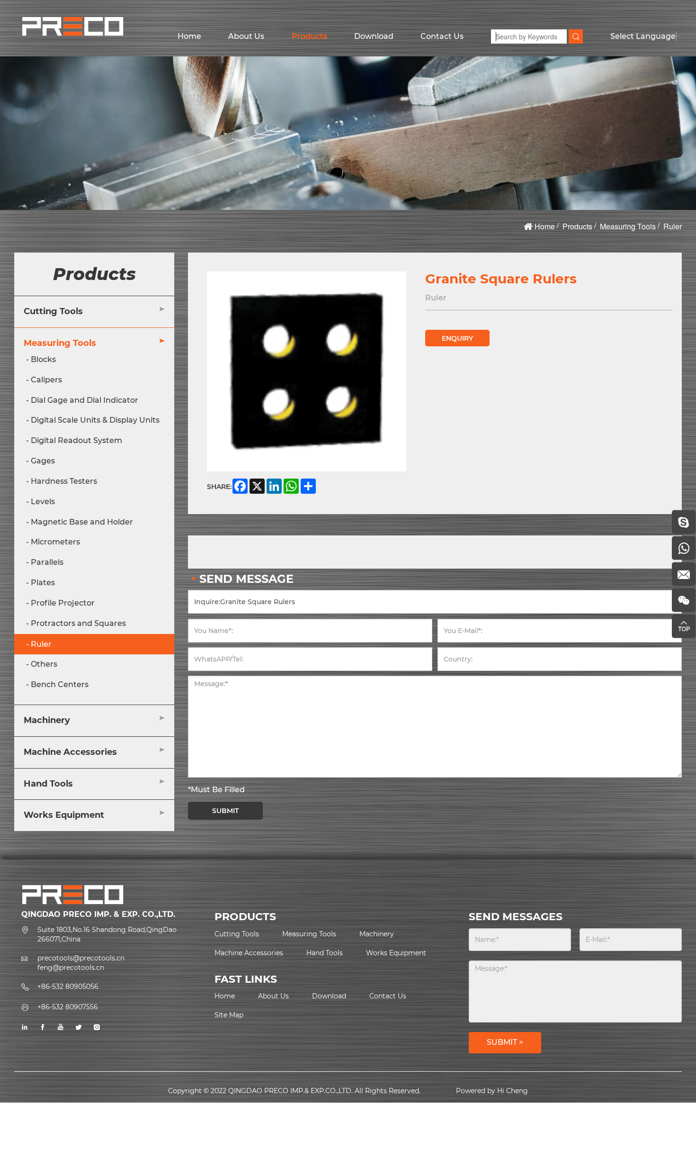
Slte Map (228, 1015)
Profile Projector (63, 602)
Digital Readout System (76, 440)
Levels (43, 501)
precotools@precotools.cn (81, 958)
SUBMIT (225, 810)
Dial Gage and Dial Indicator (84, 400)
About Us (246, 36)
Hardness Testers (64, 481)
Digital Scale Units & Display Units (95, 420)
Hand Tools (48, 784)
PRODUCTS (245, 916)
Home (189, 36)
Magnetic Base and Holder (82, 521)
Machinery (47, 720)
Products (309, 36)
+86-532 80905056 (67, 986)
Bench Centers (60, 684)
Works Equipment (64, 815)
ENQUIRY (457, 338)
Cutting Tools (53, 312)
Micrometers (55, 542)
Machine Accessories (70, 752)
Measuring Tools (628, 226)
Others (44, 664)
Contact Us (442, 36)
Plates (43, 582)
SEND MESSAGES (515, 916)
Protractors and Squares (78, 623)
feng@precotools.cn (70, 967)
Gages (43, 460)
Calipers (46, 379)
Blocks (43, 359)
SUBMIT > (505, 1042)
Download (373, 36)
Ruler (672, 226)
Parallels (47, 562)
